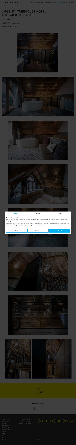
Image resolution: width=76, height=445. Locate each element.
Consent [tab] (16, 213)
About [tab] (60, 213)
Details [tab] (38, 213)
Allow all (60, 230)
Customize (37, 230)
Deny (16, 230)
